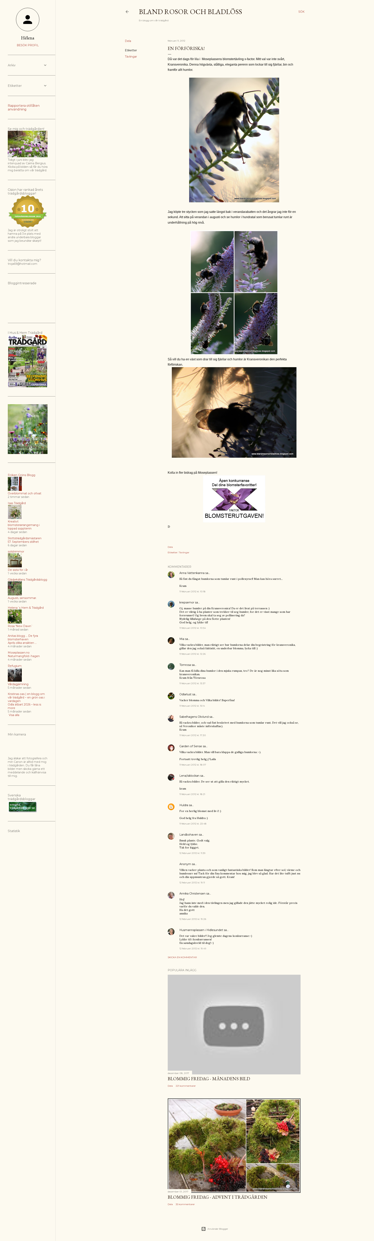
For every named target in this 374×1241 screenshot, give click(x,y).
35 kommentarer (185, 1204)
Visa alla (14, 715)
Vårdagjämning (18, 684)
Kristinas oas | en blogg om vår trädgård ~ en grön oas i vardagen (26, 697)
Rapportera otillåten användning (24, 107)
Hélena (27, 38)
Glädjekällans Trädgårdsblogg (27, 579)
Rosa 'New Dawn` (20, 626)
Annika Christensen (192, 893)
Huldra (183, 805)
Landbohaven (188, 834)
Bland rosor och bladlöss (190, 11)
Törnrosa (185, 665)
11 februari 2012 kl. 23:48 (192, 823)
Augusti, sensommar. (22, 598)
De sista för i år (18, 570)
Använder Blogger (217, 1228)
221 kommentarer (186, 1085)
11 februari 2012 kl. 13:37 (192, 683)
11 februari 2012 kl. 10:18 (192, 591)
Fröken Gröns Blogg (21, 475)
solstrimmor (16, 551)
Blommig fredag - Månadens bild (209, 1079)
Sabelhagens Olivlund (194, 717)
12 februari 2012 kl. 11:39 (192, 853)
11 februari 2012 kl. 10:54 (192, 627)
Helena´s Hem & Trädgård (26, 607)
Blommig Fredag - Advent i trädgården (217, 1197)
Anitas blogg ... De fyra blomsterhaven (23, 637)
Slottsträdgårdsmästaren (24, 538)
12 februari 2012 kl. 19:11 (192, 882)
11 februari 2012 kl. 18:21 (192, 794)
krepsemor (186, 602)
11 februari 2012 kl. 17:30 (192, 735)
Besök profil (28, 45)
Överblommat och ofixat (24, 493)
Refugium (15, 666)
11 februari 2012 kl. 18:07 (192, 764)
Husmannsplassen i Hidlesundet (201, 930)
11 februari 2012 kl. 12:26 (192, 653)
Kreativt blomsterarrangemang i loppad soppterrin (24, 525)
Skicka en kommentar (182, 957)
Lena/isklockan (189, 775)
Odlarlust (185, 694)
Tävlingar (131, 56)
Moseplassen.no (19, 652)
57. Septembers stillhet (23, 542)
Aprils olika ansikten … (22, 643)
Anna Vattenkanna (192, 573)
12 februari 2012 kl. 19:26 (192, 919)
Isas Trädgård (17, 503)
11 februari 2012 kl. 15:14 (192, 705)
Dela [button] (128, 41)
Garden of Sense (190, 746)
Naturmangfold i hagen (24, 656)
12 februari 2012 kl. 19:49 (192, 948)
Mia (181, 639)
